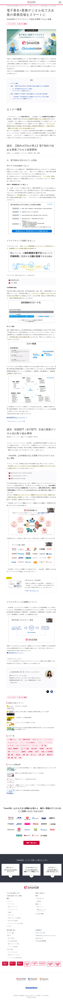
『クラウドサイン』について (15, 421)
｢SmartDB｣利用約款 (40, 941)
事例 (36, 895)
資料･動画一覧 (10, 930)
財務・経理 (41, 754)
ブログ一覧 (9, 949)
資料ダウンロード (20, 963)
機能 (8, 898)
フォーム (10, 901)
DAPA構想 (34, 963)
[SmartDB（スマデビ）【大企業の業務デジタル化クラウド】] (31, 2)
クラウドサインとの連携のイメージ (22, 98)
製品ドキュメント (12, 943)
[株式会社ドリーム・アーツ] (31, 988)
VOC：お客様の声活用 (24, 739)
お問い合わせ (5, 963)
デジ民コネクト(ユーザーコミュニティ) (45, 935)
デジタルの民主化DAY (27, 964)
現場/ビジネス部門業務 (47, 751)
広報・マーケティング (13, 751)
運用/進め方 (50, 754)
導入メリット (40, 906)
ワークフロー (35, 745)
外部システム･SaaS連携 (14, 918)
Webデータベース (37, 739)
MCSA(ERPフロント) (42, 963)
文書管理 (23, 751)
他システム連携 (22, 23)
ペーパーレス (48, 742)
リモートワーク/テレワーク (22, 745)
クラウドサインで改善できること (21, 90)
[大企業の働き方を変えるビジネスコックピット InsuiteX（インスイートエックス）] (32, 979)
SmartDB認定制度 (12, 941)
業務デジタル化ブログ (34, 6)
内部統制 (41, 748)
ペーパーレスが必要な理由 (15, 957)
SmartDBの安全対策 (50, 964)
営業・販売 (49, 748)
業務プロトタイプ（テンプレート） (41, 910)
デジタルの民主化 (30, 742)
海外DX (37, 751)
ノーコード (40, 742)
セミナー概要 (14, 83)
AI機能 (9, 912)
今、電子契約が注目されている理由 (22, 88)
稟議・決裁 (10, 754)
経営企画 (18, 754)
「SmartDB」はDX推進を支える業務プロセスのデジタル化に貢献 (30, 96)
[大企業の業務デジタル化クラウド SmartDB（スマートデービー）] (21, 979)
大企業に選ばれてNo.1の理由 (14, 895)
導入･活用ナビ (11, 938)
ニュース (9, 926)
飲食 (20, 757)
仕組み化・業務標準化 (13, 748)
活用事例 (30, 751)
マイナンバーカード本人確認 (15, 923)
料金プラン (12, 963)
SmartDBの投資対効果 (57, 964)
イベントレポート (12, 23)
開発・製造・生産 (12, 757)
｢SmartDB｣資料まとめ (13, 893)
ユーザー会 (10, 745)
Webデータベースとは (13, 954)
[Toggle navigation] (60, 3)
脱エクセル (33, 754)
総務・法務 (25, 754)
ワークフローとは (12, 952)
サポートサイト (39, 932)
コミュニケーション (12, 742)
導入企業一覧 (40, 898)
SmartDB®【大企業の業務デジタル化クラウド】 (17, 6)
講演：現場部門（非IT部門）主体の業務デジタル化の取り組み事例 (29, 94)
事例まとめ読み (39, 893)
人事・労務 (43, 745)
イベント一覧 (10, 932)
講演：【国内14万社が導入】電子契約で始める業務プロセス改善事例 (30, 86)
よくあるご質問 (39, 913)
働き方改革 (34, 748)
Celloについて (39, 938)
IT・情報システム (12, 739)
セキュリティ (11, 915)
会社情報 (37, 930)
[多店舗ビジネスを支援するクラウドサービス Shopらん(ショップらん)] (44, 979)
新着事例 (39, 901)
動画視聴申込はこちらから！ (17, 653)
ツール (21, 742)
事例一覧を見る (31, 843)
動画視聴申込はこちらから (16, 417)
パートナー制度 (12, 946)
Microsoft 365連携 (13, 920)
